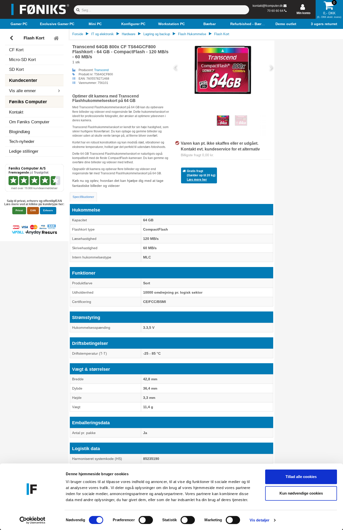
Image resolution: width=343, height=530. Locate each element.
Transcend (101, 70)
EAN (33, 210)
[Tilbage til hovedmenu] (57, 38)
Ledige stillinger (23, 151)
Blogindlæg (19, 131)
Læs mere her (197, 179)
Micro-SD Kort (22, 59)
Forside (77, 34)
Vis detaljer (259, 520)
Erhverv (48, 210)
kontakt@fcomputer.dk (268, 6)
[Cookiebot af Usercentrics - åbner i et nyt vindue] (32, 520)
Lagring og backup (156, 34)
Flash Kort (34, 38)
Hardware (128, 34)
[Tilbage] (12, 38)
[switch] (146, 520)
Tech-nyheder (21, 141)
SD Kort (16, 69)
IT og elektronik (102, 34)
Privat (19, 210)
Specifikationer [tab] (83, 197)
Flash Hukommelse (192, 34)
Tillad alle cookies (301, 476)
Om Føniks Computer (29, 122)
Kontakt (16, 112)
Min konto (303, 13)
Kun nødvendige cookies (301, 493)
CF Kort (16, 49)
